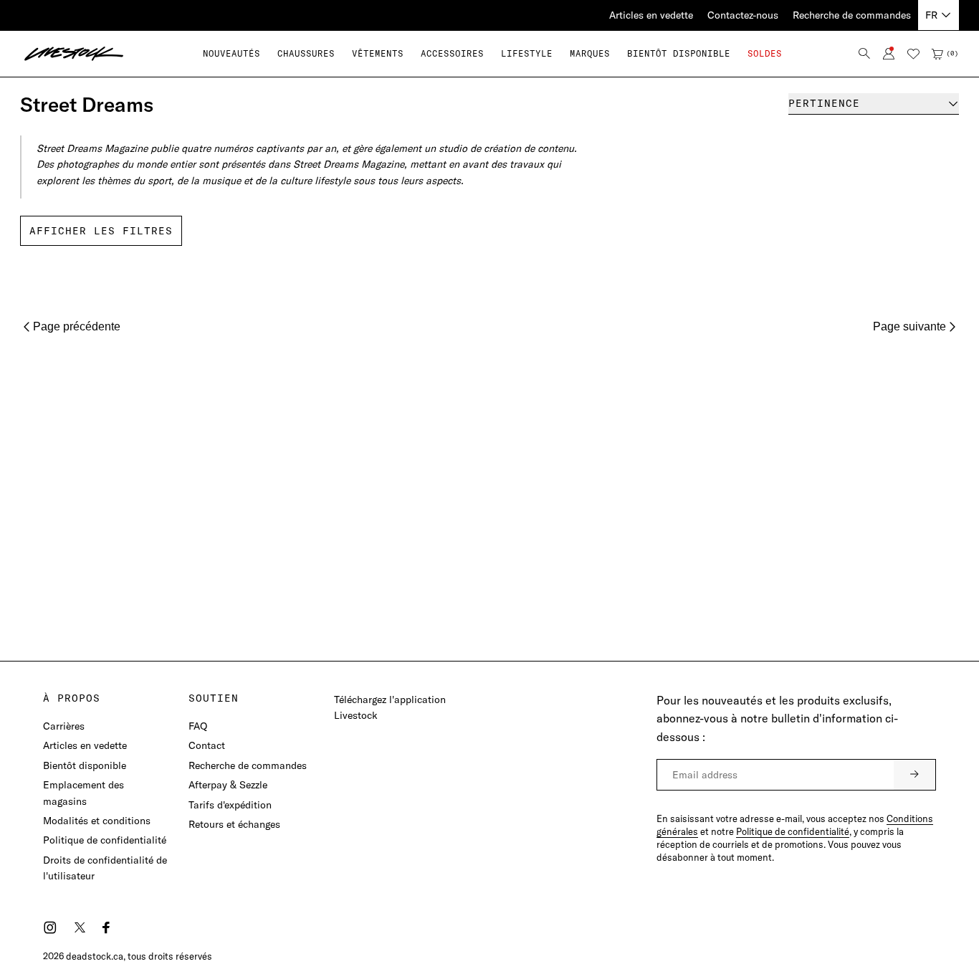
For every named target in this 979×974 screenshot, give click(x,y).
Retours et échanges (234, 824)
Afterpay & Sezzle (227, 784)
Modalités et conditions (97, 820)
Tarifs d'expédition (230, 804)
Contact (206, 745)
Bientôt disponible (84, 765)
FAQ (197, 726)
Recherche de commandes (852, 15)
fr (931, 15)
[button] (306, 53)
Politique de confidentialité (104, 840)
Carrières (64, 726)
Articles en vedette (651, 15)
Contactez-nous (742, 15)
